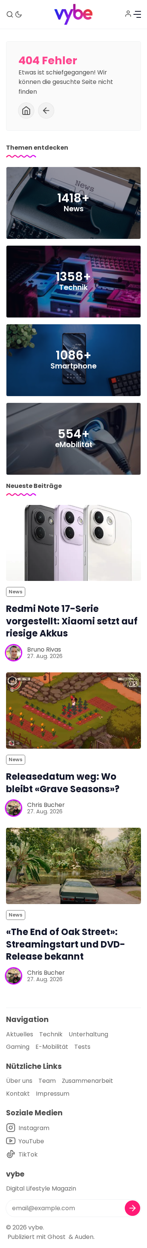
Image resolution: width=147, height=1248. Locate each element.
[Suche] (10, 14)
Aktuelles (19, 1034)
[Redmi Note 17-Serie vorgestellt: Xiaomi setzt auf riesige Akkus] (73, 543)
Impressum (52, 1093)
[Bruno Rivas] (13, 652)
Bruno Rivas (44, 649)
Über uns (19, 1080)
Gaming (17, 1046)
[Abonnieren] (132, 1208)
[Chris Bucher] (13, 808)
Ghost (56, 1237)
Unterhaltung (88, 1034)
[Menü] (137, 14)
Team (47, 1080)
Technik (51, 1034)
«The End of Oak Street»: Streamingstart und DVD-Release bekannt (65, 944)
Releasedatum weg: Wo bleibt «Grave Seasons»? (62, 782)
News (15, 591)
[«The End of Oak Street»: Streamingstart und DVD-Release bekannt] (73, 866)
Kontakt (18, 1093)
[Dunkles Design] (18, 14)
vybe (35, 1227)
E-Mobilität (51, 1046)
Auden (84, 1237)
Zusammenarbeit (87, 1080)
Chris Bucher (46, 805)
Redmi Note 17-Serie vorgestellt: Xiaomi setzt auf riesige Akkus (72, 620)
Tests (82, 1046)
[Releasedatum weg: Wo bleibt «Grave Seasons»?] (73, 710)
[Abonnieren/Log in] (128, 13)
